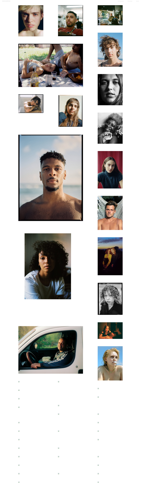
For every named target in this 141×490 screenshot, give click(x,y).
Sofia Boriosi (6, 1)
